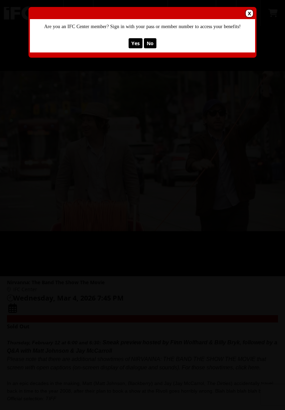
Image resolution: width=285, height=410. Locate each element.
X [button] (249, 13)
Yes (135, 43)
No (150, 43)
